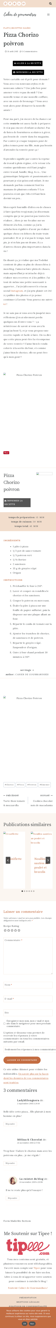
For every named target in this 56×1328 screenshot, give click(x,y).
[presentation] (14, 842)
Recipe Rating (11, 926)
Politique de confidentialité (28, 1306)
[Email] (24, 4)
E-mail (9, 998)
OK (24, 1324)
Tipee (37, 1268)
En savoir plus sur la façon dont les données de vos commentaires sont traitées (26, 1078)
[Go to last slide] (8, 860)
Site (7, 1012)
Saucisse (44, 784)
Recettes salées (21, 28)
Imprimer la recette (29, 72)
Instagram (17, 290)
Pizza (20, 784)
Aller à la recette (28, 63)
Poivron (31, 784)
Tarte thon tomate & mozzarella (14, 800)
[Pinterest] (14, 4)
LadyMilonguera (28, 1100)
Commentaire (13, 940)
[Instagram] (5, 4)
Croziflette (14, 859)
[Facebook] (10, 4)
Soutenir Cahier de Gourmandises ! (28, 1287)
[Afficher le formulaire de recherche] (50, 3)
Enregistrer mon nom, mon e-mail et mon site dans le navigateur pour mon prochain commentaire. (29, 1024)
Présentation (28, 1298)
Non (32, 1324)
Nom (8, 984)
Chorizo (9, 784)
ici (4, 304)
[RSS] (19, 4)
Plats (6, 28)
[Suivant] (48, 860)
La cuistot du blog (31, 1178)
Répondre (10, 1124)
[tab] (22, 891)
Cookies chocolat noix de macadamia (42, 800)
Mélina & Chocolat (29, 1139)
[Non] (52, 1317)
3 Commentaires (29, 51)
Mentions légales (28, 1302)
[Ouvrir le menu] (48, 14)
